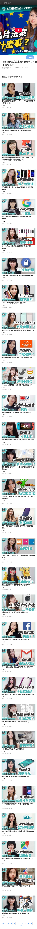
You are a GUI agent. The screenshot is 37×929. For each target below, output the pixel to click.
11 (15, 925)
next (21, 925)
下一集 (30, 57)
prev (3, 923)
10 (34, 923)
